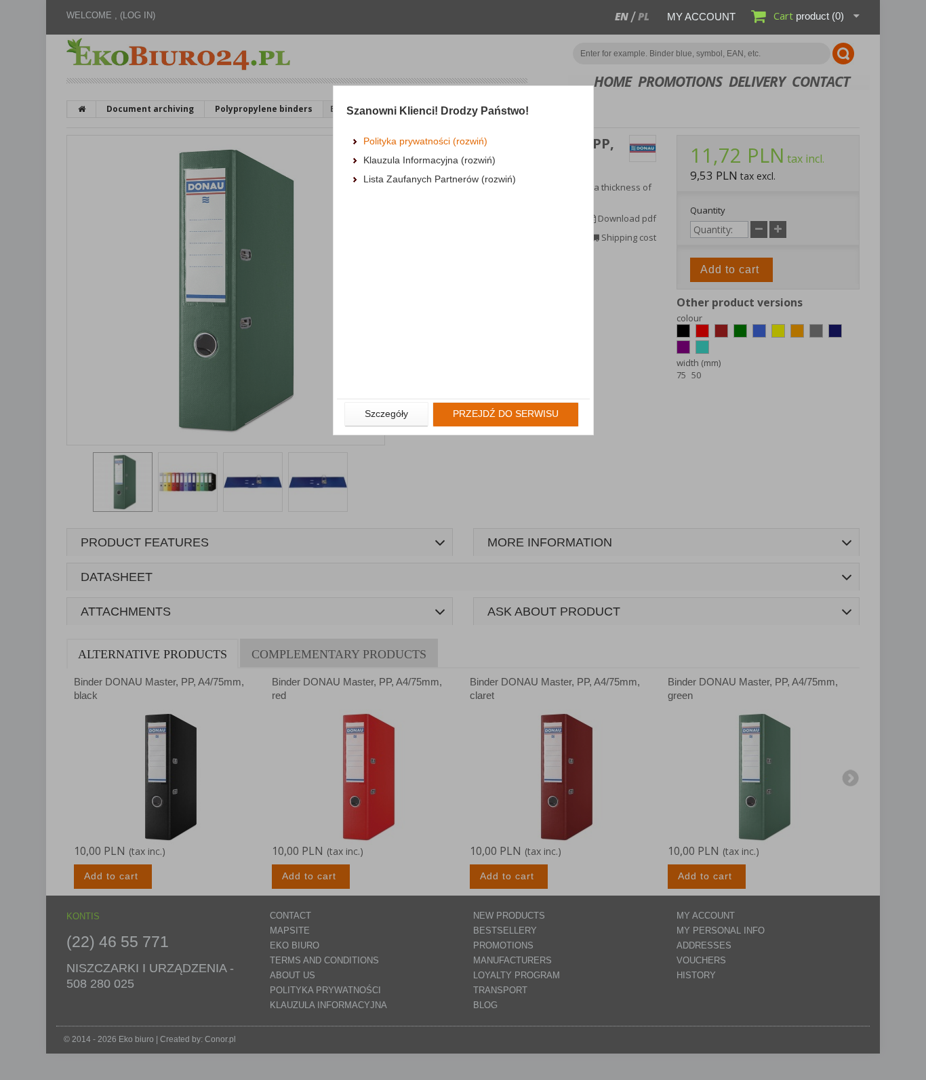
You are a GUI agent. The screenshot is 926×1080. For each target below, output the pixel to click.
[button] (386, 414)
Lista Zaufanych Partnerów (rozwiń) (439, 179)
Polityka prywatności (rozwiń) (425, 141)
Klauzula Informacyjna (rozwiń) (429, 160)
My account (701, 16)
